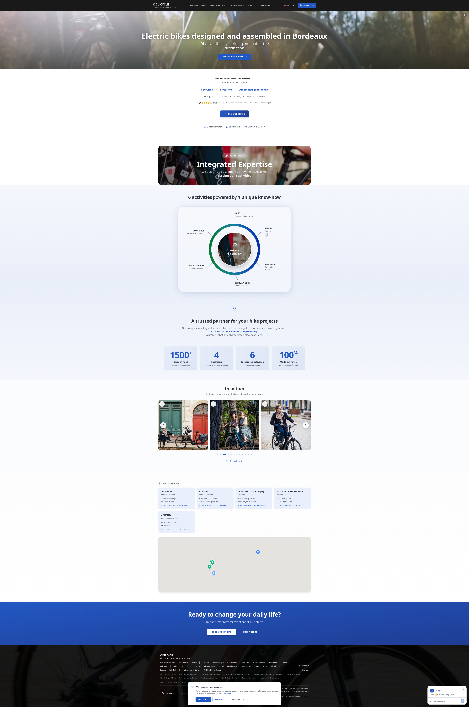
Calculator (164, 666)
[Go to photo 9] (242, 454)
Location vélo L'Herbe (168, 670)
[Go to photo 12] (251, 454)
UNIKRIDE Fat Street (212, 670)
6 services (207, 89)
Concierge (245, 662)
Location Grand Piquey (250, 666)
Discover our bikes (232, 56)
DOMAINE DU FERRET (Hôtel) (290, 491)
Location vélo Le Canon (190, 670)
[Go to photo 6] (234, 454)
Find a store (250, 632)
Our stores (265, 5)
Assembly (251, 5)
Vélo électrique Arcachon (209, 678)
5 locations (226, 89)
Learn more (227, 693)
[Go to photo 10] (245, 454)
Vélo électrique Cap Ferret (230, 678)
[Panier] (294, 5)
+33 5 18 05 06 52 (170, 529)
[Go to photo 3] (223, 454)
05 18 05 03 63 (207, 505)
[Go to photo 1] (217, 454)
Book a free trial (221, 632)
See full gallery (233, 461)
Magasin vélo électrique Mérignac (211, 675)
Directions (183, 505)
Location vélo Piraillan (272, 666)
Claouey (237, 96)
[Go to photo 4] (226, 454)
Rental (194, 662)
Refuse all (220, 699)
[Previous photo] (163, 425)
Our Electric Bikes (197, 5)
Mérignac (208, 96)
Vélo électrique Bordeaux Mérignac (238, 675)
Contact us (308, 5)
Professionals (236, 5)
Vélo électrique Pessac (294, 675)
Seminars (205, 662)
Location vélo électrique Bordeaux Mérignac (269, 675)
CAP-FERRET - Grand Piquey (251, 491)
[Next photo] (306, 425)
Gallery (175, 666)
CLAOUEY (203, 491)
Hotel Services (259, 662)
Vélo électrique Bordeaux (187, 675)
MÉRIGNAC (166, 515)
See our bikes (236, 113)
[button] (214, 573)
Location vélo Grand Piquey (270, 678)
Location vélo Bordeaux (205, 666)
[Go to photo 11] (248, 454)
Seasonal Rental (216, 5)
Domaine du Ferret (255, 96)
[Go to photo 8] (239, 454)
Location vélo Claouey (228, 666)
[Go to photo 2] (220, 454)
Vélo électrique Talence (168, 678)
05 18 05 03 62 (169, 505)
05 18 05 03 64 (285, 505)
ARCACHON (166, 491)
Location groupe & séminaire (225, 662)
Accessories (183, 662)
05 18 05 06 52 (246, 505)
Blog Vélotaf (187, 666)
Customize (237, 699)
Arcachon (223, 96)
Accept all (203, 699)
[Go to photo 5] (230, 454)
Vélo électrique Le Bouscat (188, 678)
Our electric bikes (167, 662)
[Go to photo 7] (236, 454)
